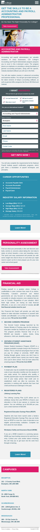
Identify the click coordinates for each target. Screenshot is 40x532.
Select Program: (6, 110)
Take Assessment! (9, 26)
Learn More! (20, 228)
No (36, 107)
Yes (32, 107)
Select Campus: (6, 117)
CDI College (6, 3)
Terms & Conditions (5, 529)
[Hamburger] (36, 2)
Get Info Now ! (20, 155)
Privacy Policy (15, 529)
